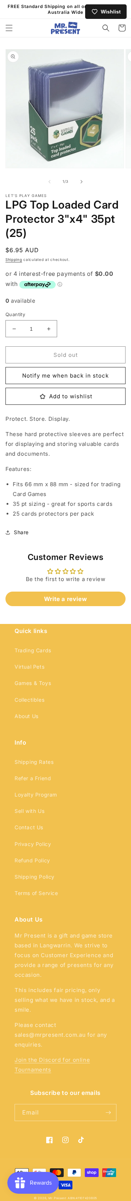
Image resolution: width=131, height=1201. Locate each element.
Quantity (15, 314)
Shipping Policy (35, 877)
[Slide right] (82, 182)
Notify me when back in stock (65, 375)
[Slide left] (49, 182)
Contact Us (29, 827)
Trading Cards (33, 650)
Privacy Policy (33, 844)
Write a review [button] (65, 598)
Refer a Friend (33, 778)
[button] (9, 28)
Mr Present (57, 1198)
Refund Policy (32, 860)
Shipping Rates (34, 762)
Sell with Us (29, 811)
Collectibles (29, 700)
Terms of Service (36, 893)
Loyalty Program (36, 794)
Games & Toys (33, 683)
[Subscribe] (108, 1112)
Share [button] (21, 532)
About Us (27, 716)
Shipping (13, 259)
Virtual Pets (29, 667)
